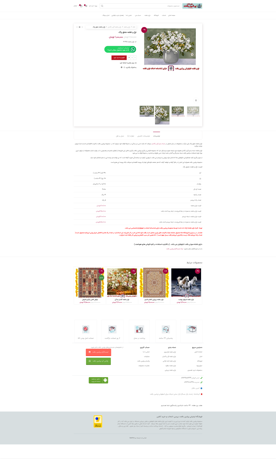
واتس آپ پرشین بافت (100, 361)
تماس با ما (146, 352)
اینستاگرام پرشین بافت (100, 352)
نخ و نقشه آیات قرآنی (169, 361)
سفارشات (147, 356)
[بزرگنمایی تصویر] (196, 100)
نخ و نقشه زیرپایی (170, 370)
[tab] (156, 135)
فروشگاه (199, 361)
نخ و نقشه (127, 27)
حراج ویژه (199, 366)
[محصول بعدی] (77, 27)
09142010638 (189, 382)
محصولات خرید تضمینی (195, 370)
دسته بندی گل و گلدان (158, 144)
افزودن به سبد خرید (119, 58)
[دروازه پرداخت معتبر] (98, 421)
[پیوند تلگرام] (121, 67)
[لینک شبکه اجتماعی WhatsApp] (124, 67)
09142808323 (186, 378)
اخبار (200, 356)
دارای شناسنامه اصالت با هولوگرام (149, 228)
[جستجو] (102, 5)
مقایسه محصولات (144, 366)
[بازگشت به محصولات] (79, 27)
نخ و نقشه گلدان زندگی (122, 299)
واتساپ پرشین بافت (143, 361)
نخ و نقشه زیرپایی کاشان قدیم (154, 299)
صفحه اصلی (198, 352)
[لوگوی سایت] (192, 6)
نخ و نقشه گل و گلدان (114, 27)
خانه (134, 27)
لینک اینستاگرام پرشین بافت (174, 249)
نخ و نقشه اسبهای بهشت (186, 299)
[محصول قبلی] (82, 27)
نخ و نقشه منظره (171, 366)
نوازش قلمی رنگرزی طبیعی (90, 299)
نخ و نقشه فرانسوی (170, 352)
